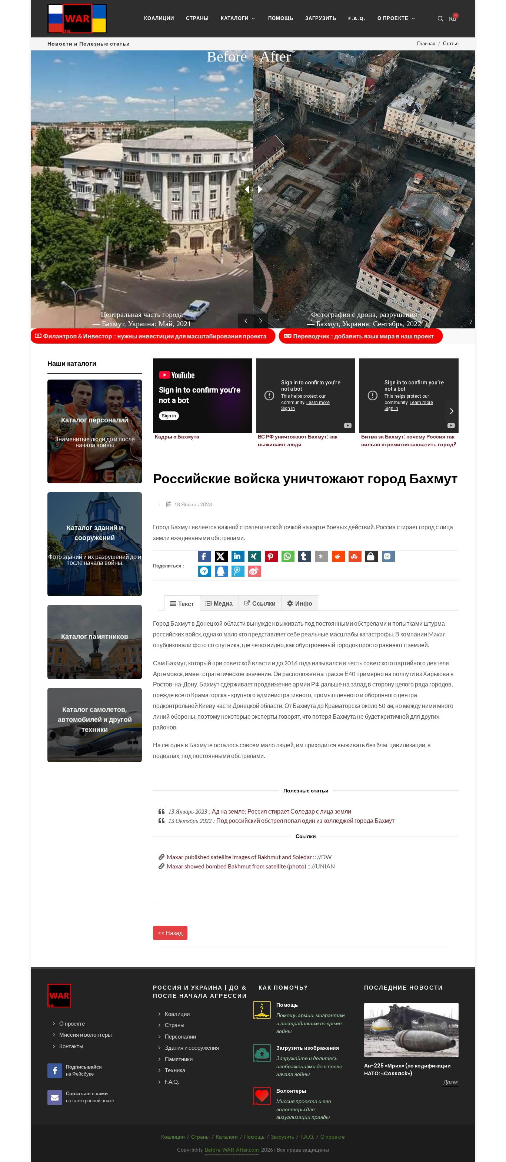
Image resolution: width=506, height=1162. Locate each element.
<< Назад (170, 932)
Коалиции (173, 1136)
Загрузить (282, 1136)
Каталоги (227, 1136)
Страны (200, 1136)
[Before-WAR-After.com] (77, 18)
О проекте (332, 1136)
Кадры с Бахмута (177, 436)
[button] (204, 556)
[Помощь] (262, 1010)
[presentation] (452, 411)
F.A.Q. (307, 1136)
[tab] (182, 602)
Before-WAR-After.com (232, 1149)
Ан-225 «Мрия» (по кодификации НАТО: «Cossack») (407, 1069)
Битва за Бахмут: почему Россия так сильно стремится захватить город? (408, 440)
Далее (450, 1082)
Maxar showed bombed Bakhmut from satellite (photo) (236, 866)
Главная (426, 43)
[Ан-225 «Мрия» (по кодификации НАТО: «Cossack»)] (411, 1030)
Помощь (287, 1005)
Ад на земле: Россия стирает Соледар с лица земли (281, 811)
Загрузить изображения (307, 1048)
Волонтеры (291, 1091)
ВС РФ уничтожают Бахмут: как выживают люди (297, 440)
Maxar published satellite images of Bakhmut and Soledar (239, 856)
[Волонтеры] (262, 1096)
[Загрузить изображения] (262, 1053)
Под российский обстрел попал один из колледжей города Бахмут (305, 820)
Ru (452, 18)
